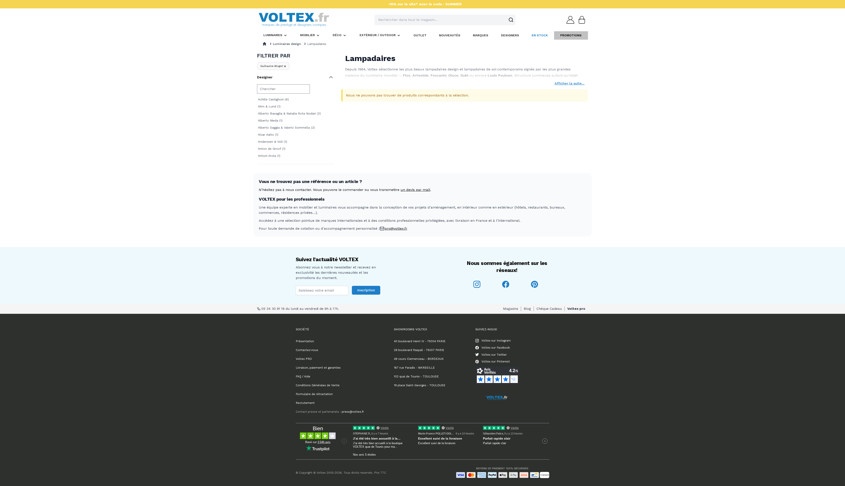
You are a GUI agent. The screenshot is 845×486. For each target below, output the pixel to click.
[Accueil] (264, 44)
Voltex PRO (304, 358)
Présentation (305, 341)
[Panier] (580, 19)
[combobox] (445, 20)
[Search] (511, 20)
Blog (527, 309)
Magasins (510, 309)
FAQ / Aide (303, 376)
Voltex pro (576, 309)
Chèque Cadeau (549, 309)
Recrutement (305, 403)
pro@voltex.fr (396, 228)
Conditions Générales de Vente (318, 385)
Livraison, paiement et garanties (318, 367)
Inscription (366, 290)
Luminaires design (287, 44)
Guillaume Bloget (271, 66)
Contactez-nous (307, 350)
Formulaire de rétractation (314, 394)
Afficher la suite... (569, 83)
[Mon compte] (569, 19)
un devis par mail (415, 190)
